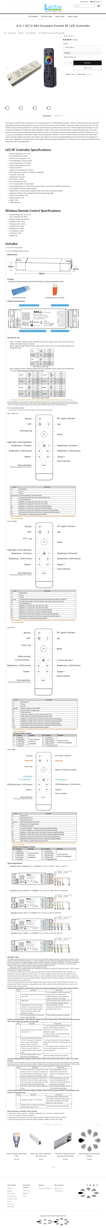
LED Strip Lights (46, 16)
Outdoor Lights (72, 16)
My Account (96, 1)
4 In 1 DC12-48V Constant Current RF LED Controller (51, 33)
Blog (24, 1196)
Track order (10, 1204)
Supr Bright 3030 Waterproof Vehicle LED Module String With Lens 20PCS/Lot (17, 1156)
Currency (84, 1)
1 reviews (75, 40)
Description (47, 116)
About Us (10, 1188)
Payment (26, 1193)
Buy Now (87, 63)
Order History (59, 1191)
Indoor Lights (59, 16)
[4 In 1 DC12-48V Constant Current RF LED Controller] (32, 69)
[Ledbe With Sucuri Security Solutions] (45, 1221)
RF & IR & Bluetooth (31, 33)
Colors (66, 44)
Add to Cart (87, 68)
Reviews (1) (59, 116)
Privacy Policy (11, 1196)
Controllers (21, 33)
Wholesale (10, 1207)
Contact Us (26, 1190)
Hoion (73, 74)
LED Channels (33, 16)
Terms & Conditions (45, 1188)
